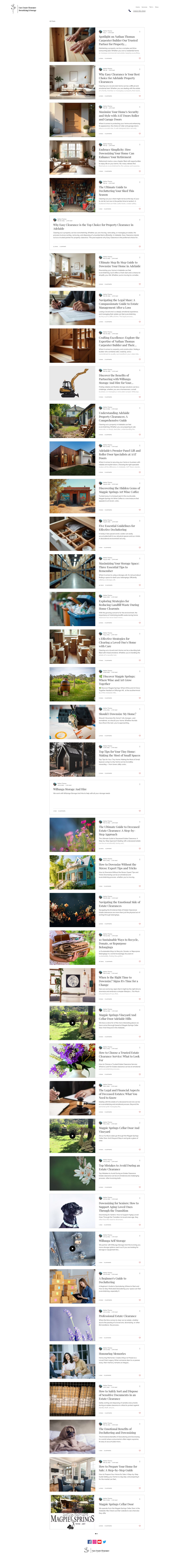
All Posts (52, 21)
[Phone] (129, 10)
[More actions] (140, 31)
